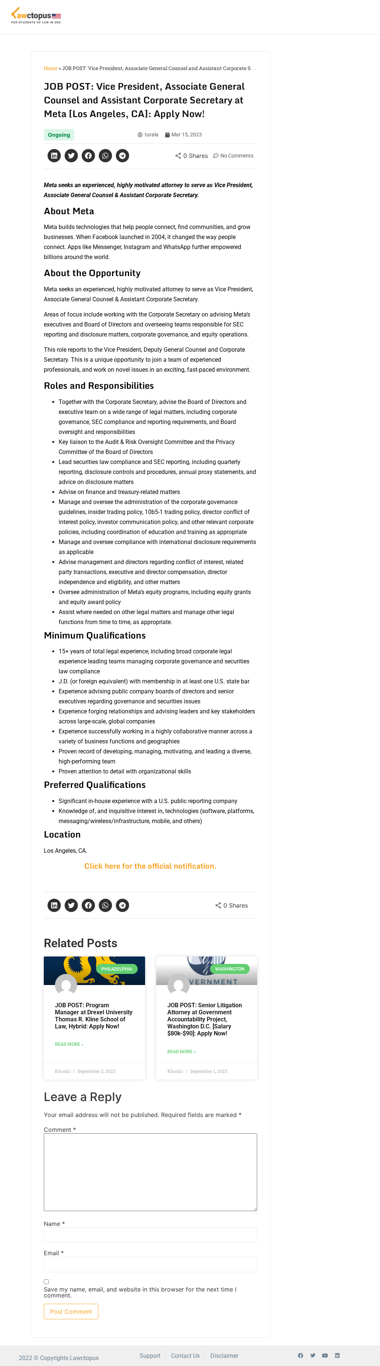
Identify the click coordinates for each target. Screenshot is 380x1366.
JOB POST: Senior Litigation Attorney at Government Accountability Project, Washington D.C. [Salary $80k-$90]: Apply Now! (204, 1019)
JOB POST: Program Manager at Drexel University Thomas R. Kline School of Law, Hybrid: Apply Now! (93, 1016)
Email (54, 1253)
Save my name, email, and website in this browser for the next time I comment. (140, 1292)
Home (51, 68)
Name (54, 1224)
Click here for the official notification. (150, 866)
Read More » (69, 1044)
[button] (54, 155)
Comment (60, 1130)
